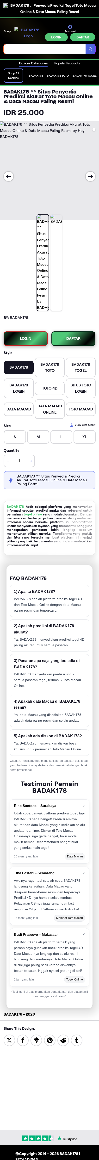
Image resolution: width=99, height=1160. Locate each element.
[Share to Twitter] (9, 1040)
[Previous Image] (8, 176)
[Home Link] (28, 33)
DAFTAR (82, 37)
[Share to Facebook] (23, 1040)
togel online (33, 514)
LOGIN (56, 37)
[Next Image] (90, 176)
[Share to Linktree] (36, 1040)
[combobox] (45, 49)
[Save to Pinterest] (50, 1040)
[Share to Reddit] (63, 1040)
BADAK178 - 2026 (19, 1014)
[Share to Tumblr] (76, 1040)
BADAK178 (15, 507)
